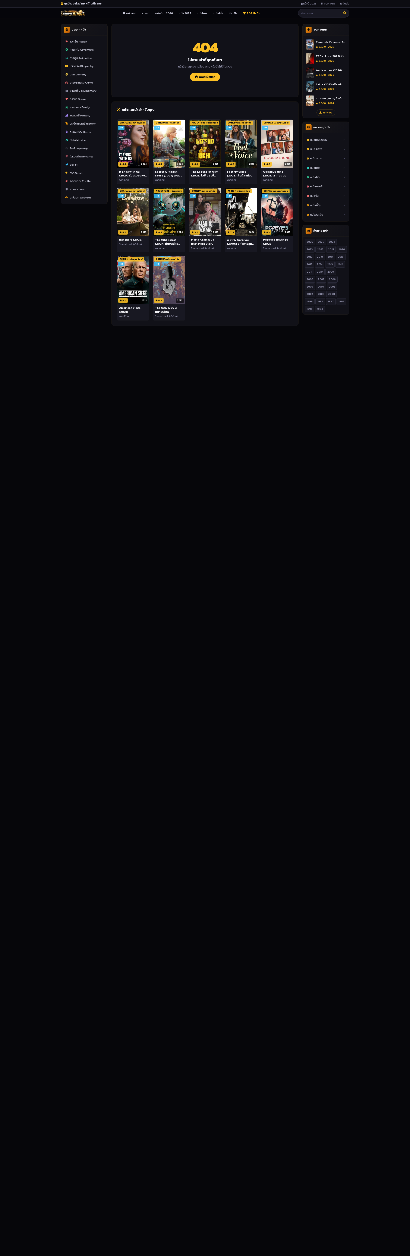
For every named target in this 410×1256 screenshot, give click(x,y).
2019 (309, 257)
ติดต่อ (345, 4)
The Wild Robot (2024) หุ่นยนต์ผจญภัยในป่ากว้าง (168, 244)
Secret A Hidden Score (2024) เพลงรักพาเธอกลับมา (167, 175)
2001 (321, 294)
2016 (341, 257)
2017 (330, 257)
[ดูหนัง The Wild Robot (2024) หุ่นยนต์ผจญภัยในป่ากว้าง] (169, 212)
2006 (332, 279)
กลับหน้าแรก (207, 77)
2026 (310, 242)
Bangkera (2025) (130, 240)
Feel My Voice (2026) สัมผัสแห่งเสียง (239, 175)
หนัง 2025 (185, 13)
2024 (332, 242)
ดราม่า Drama (78, 99)
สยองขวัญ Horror (80, 132)
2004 (321, 287)
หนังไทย (202, 13)
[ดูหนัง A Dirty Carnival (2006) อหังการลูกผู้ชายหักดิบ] (241, 212)
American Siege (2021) (130, 310)
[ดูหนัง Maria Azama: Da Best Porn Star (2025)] (205, 212)
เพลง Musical (78, 140)
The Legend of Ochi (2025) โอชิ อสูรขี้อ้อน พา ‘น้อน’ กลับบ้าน (204, 177)
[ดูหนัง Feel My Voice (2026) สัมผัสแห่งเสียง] (241, 144)
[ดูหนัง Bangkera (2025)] (133, 212)
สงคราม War (77, 189)
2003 (332, 287)
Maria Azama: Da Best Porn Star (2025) (202, 243)
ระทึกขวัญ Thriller (81, 181)
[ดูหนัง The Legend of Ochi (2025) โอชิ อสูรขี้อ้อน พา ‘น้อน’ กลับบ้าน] (205, 144)
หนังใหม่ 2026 (164, 13)
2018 (320, 257)
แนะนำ (145, 13)
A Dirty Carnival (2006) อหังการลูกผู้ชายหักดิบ (239, 244)
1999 (310, 302)
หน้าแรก (131, 13)
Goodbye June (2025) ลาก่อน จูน (275, 174)
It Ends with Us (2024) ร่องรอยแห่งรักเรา (132, 175)
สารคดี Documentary (83, 91)
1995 (309, 309)
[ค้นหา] (344, 13)
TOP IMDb (329, 4)
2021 (331, 249)
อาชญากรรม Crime (81, 83)
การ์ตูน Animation (81, 58)
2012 (340, 264)
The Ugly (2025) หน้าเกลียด (166, 310)
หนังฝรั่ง (218, 13)
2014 (319, 264)
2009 (330, 272)
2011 (309, 272)
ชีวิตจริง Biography (82, 66)
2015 (309, 264)
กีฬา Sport (76, 173)
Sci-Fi (74, 165)
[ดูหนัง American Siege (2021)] (133, 280)
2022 (320, 249)
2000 (331, 294)
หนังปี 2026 (309, 4)
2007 (321, 279)
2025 (321, 242)
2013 (330, 264)
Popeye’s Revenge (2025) (275, 241)
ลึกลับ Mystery (79, 148)
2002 (310, 294)
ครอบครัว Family (80, 107)
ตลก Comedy (78, 74)
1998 (320, 302)
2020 (341, 249)
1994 (320, 309)
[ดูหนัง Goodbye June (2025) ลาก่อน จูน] (277, 144)
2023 (310, 249)
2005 (310, 287)
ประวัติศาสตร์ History (83, 124)
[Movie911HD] (73, 13)
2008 (310, 279)
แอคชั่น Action (78, 42)
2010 (320, 272)
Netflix (233, 13)
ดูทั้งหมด (327, 112)
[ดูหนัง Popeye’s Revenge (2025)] (277, 212)
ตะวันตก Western (80, 197)
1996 (341, 302)
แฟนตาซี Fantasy (80, 115)
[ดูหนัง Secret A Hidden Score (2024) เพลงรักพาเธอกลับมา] (169, 144)
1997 (331, 302)
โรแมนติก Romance (82, 156)
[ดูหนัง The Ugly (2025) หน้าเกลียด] (169, 280)
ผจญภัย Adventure (82, 50)
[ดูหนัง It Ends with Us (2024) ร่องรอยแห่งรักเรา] (133, 144)
